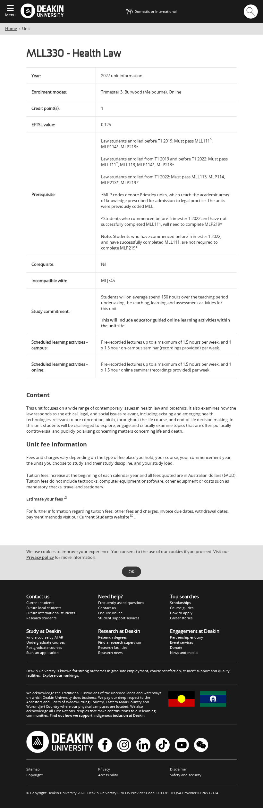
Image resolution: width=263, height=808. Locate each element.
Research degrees (112, 637)
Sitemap (33, 769)
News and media (184, 652)
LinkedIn (143, 745)
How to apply (181, 612)
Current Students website (104, 517)
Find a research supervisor (119, 642)
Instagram (124, 745)
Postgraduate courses (44, 647)
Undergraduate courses (45, 642)
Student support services (118, 618)
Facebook (105, 745)
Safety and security (185, 774)
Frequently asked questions (121, 602)
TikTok (163, 745)
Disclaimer (178, 769)
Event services (181, 642)
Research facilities (112, 647)
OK (131, 572)
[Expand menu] (10, 8)
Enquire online (110, 612)
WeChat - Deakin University (201, 745)
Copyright (34, 774)
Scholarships (180, 602)
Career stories (181, 618)
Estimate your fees (44, 499)
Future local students (43, 607)
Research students (41, 618)
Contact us (107, 607)
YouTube (182, 745)
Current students (40, 602)
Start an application (42, 652)
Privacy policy (40, 557)
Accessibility (108, 774)
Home (11, 28)
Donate (176, 647)
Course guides (181, 607)
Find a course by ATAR (44, 637)
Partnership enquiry (186, 637)
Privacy (104, 769)
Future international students (50, 612)
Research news (110, 652)
